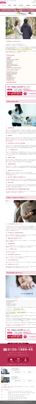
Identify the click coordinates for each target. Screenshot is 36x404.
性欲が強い (8, 58)
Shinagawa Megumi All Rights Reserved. (16, 402)
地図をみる (30, 372)
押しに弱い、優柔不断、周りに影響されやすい (13, 65)
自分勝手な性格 (9, 57)
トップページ (3, 5)
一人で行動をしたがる (10, 76)
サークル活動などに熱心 (10, 60)
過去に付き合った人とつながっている (12, 64)
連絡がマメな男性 (9, 61)
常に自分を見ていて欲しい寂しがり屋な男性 (13, 59)
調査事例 (15, 5)
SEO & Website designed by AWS (23, 402)
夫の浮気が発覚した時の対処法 (11, 82)
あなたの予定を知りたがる (10, 78)
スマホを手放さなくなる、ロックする (12, 71)
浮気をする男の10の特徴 (10, 55)
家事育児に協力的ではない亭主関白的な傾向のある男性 (14, 67)
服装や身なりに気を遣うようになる (11, 74)
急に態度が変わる (9, 75)
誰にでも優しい (9, 66)
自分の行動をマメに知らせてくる (11, 77)
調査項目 (9, 5)
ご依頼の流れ (28, 5)
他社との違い (21, 5)
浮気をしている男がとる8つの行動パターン (13, 69)
